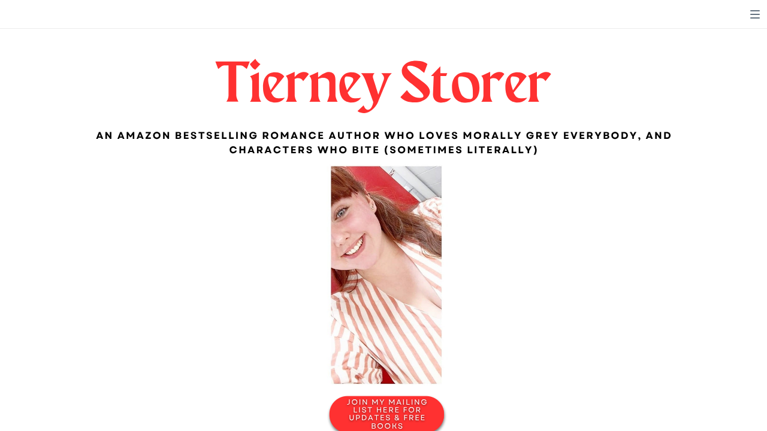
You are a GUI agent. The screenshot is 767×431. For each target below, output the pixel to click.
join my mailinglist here (387, 406)
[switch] (755, 14)
